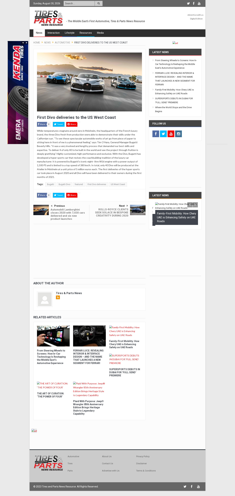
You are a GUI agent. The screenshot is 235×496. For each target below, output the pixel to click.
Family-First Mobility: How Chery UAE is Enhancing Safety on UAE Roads (124, 344)
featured (79, 184)
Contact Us (107, 463)
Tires (70, 463)
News (39, 32)
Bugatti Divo (64, 184)
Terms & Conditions (146, 470)
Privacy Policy (142, 456)
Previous (59, 205)
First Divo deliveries (97, 184)
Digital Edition (196, 18)
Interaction (53, 32)
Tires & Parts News (69, 293)
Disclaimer (141, 463)
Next (122, 205)
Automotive (73, 456)
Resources (86, 32)
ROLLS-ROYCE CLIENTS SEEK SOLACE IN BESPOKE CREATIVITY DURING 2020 (111, 212)
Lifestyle (69, 32)
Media (100, 32)
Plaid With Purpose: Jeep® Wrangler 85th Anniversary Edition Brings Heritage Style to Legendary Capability (88, 407)
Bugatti (50, 184)
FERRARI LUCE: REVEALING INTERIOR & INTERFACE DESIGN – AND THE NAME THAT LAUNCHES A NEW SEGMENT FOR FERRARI (88, 356)
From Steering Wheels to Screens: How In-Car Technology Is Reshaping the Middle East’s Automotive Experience (51, 356)
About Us (106, 456)
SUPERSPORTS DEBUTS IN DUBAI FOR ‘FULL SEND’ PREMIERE (124, 372)
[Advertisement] (217, 92)
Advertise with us (196, 15)
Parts (70, 470)
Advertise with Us (110, 470)
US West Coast (118, 184)
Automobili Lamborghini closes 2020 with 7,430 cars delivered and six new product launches (68, 214)
